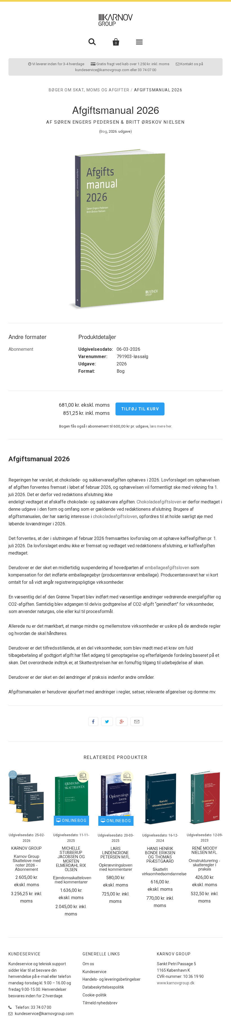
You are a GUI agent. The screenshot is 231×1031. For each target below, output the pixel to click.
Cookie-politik (94, 995)
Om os (88, 964)
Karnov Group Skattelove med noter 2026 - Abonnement (27, 862)
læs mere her (160, 426)
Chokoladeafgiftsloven (159, 502)
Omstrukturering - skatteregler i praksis (204, 864)
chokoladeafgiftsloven (115, 516)
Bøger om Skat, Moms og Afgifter (89, 90)
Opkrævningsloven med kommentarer (115, 867)
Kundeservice (94, 971)
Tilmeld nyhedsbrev (100, 1003)
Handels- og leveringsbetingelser (112, 979)
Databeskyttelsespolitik (103, 987)
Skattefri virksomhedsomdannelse (164, 871)
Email (136, 721)
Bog (103, 131)
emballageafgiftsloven (167, 567)
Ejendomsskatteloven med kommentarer (72, 879)
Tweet (107, 721)
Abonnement (20, 349)
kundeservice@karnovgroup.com (44, 1013)
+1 (122, 721)
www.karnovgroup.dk (175, 983)
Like (93, 721)
